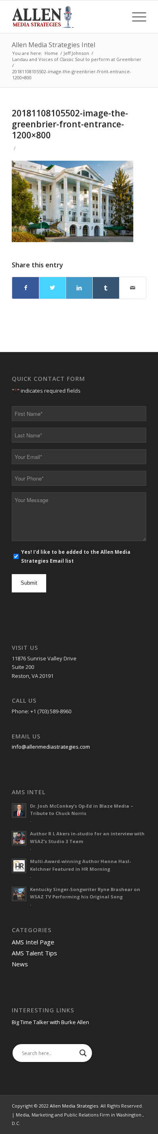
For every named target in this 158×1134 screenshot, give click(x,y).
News (20, 964)
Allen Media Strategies (74, 1106)
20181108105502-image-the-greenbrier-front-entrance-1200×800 (70, 124)
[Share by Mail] (133, 287)
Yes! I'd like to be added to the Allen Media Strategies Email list (75, 556)
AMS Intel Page (33, 942)
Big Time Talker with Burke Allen (50, 1022)
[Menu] (135, 16)
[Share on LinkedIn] (79, 287)
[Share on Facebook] (25, 287)
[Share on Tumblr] (106, 287)
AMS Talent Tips (34, 953)
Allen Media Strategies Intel (53, 44)
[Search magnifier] (83, 1053)
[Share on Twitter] (52, 287)
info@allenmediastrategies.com (51, 746)
